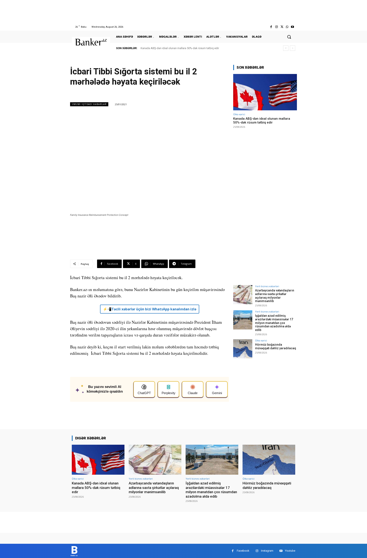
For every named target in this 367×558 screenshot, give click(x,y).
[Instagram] (276, 27)
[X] (281, 27)
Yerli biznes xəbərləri (267, 286)
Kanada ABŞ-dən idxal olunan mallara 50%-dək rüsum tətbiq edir (180, 48)
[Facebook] (271, 27)
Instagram (267, 550)
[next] (292, 48)
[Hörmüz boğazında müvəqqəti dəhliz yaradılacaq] (242, 348)
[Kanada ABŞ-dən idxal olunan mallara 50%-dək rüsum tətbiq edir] (265, 92)
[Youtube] (292, 27)
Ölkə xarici (239, 114)
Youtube (290, 550)
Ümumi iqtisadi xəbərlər (89, 104)
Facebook (243, 550)
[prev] (285, 48)
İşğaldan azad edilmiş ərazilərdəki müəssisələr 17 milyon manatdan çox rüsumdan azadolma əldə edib (274, 323)
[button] (289, 37)
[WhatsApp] (287, 27)
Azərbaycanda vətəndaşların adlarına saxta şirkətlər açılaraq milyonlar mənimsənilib (274, 296)
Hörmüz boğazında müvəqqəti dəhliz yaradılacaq (275, 346)
